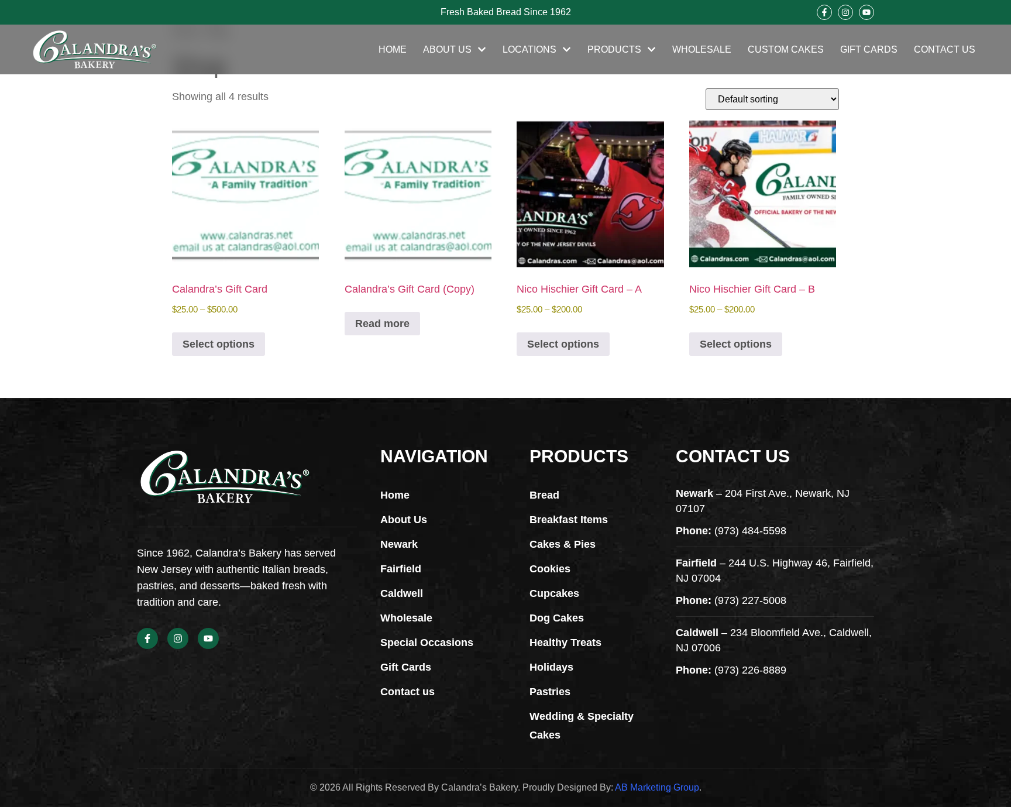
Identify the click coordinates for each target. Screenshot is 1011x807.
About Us (447, 49)
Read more (382, 323)
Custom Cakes (786, 49)
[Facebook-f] (824, 12)
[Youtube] (866, 12)
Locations (529, 49)
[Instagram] (845, 12)
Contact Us (944, 49)
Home (393, 49)
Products (614, 49)
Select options (219, 344)
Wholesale (701, 49)
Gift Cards (868, 49)
